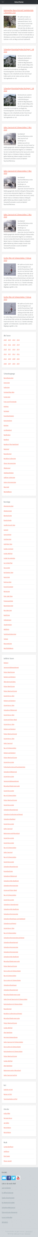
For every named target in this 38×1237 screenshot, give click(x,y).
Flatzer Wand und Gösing (10, 691)
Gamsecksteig (7, 534)
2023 (18, 340)
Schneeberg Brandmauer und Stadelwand (14, 919)
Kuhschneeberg (8, 420)
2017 (9, 349)
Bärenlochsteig (8, 515)
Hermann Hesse (8, 1118)
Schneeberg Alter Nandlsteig (11, 881)
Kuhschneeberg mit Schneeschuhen (13, 1004)
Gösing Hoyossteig (9, 762)
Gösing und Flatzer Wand (10, 719)
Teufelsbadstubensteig (10, 634)
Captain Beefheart (8, 1147)
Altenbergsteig (8, 511)
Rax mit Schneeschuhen (10, 748)
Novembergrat (7, 454)
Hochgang (6, 411)
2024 (13, 340)
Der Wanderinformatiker (8, 1202)
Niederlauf (6, 449)
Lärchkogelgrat (8, 430)
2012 (13, 354)
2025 (9, 340)
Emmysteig (7, 383)
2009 (9, 359)
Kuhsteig (6, 425)
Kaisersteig (7, 577)
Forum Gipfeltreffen (7, 1217)
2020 (13, 345)
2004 (13, 363)
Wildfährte (6, 629)
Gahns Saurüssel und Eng (10, 1075)
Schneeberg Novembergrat (11, 810)
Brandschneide (7, 520)
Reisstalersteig (8, 610)
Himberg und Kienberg (9, 701)
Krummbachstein (8, 871)
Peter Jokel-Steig (8, 596)
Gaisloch (6, 530)
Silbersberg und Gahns (10, 682)
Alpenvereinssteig (8, 506)
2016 (13, 349)
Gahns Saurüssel (8, 743)
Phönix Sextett (8, 1161)
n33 (22, 1234)
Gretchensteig (7, 539)
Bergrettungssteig (8, 378)
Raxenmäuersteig (8, 606)
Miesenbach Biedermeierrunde (12, 786)
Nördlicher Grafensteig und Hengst (13, 1013)
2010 (5, 359)
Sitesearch (27, 1234)
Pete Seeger (7, 1156)
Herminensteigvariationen (11, 1037)
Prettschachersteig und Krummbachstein (14, 767)
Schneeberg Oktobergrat (10, 710)
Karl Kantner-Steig (8, 572)
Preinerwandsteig (8, 601)
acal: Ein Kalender (6, 1188)
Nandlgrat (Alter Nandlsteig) (11, 444)
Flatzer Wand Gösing (9, 672)
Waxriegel (6, 487)
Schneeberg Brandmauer (10, 985)
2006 (5, 363)
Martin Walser (7, 1127)
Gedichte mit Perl (8, 1089)
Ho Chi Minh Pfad (8, 563)
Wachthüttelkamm (8, 648)
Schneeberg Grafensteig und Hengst (13, 814)
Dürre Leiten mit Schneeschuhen (12, 971)
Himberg (6, 663)
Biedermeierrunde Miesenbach (12, 833)
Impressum (29, 1231)
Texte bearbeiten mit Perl (10, 1099)
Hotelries (6, 406)
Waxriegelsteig (8, 643)
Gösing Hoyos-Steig (9, 696)
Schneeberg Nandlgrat (9, 819)
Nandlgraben (7, 435)
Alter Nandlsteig (8, 1032)
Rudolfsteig (7, 615)
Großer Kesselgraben (9, 558)
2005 (9, 363)
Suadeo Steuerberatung (8, 1198)
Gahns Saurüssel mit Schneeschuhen (13, 1042)
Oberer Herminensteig (10, 463)
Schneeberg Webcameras (8, 1207)
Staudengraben (8, 624)
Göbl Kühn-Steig (8, 544)
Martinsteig (7, 591)
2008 (13, 359)
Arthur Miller (7, 1113)
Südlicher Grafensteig (9, 477)
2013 (9, 354)
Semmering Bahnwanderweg (11, 667)
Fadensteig (7, 387)
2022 (5, 345)
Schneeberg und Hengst (10, 923)
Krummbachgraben (9, 416)
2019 (18, 345)
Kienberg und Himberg (9, 677)
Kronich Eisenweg (8, 587)
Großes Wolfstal (8, 553)
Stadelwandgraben (9, 473)
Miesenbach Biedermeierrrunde (12, 994)
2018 (5, 349)
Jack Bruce (6, 1151)
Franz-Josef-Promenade (10, 401)
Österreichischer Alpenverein (9, 1212)
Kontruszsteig (7, 582)
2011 (18, 354)
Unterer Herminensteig (10, 482)
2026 (5, 340)
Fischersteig (7, 397)
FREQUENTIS (5, 1222)
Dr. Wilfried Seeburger (7, 1193)
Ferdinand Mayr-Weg (9, 392)
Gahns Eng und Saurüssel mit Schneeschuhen (15, 999)
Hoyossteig (7, 568)
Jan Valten (6, 1123)
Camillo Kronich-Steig (9, 525)
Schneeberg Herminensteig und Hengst (14, 938)
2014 (5, 354)
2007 (18, 359)
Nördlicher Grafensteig (10, 458)
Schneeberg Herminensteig (11, 885)
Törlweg (6, 639)
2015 (18, 349)
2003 (18, 363)
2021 (9, 345)
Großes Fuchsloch (8, 549)
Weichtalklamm (8, 492)
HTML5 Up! (17, 1234)
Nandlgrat (6, 439)
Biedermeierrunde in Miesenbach (12, 1070)
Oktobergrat (7, 468)
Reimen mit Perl (8, 1094)
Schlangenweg (7, 620)
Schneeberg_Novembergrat (11, 904)
